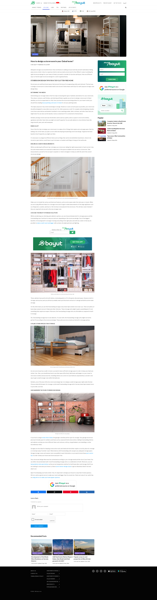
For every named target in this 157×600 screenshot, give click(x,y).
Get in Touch (117, 3)
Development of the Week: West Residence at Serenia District (40, 559)
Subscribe (72, 232)
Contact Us (34, 573)
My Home (46, 7)
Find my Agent (107, 3)
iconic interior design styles (63, 466)
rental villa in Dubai (47, 437)
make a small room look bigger (45, 223)
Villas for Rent (51, 578)
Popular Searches (52, 586)
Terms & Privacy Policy (37, 576)
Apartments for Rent (53, 576)
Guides (38, 3)
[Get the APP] (62, 243)
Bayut (33, 3)
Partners (63, 7)
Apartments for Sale (52, 570)
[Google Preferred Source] (62, 484)
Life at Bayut (72, 7)
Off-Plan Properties (52, 581)
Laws (52, 7)
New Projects (97, 3)
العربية (124, 3)
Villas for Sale (51, 573)
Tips (57, 7)
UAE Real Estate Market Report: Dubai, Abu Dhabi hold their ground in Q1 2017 (63, 559)
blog (78, 3)
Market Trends (36, 7)
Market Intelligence (50, 3)
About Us (33, 570)
